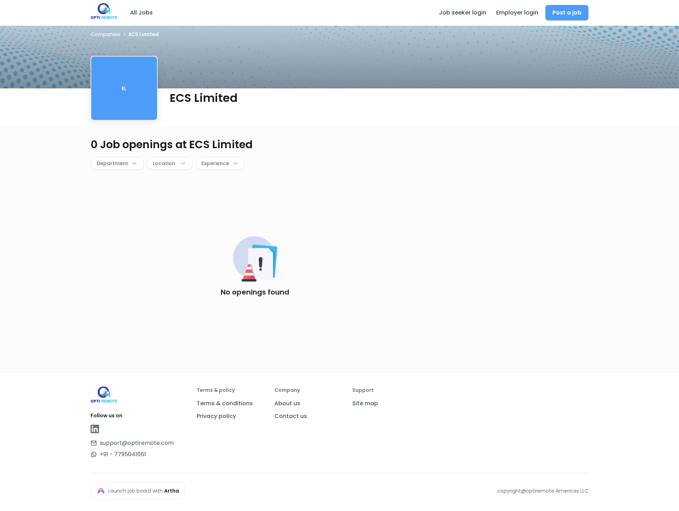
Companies (105, 34)
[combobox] (117, 163)
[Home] (104, 11)
